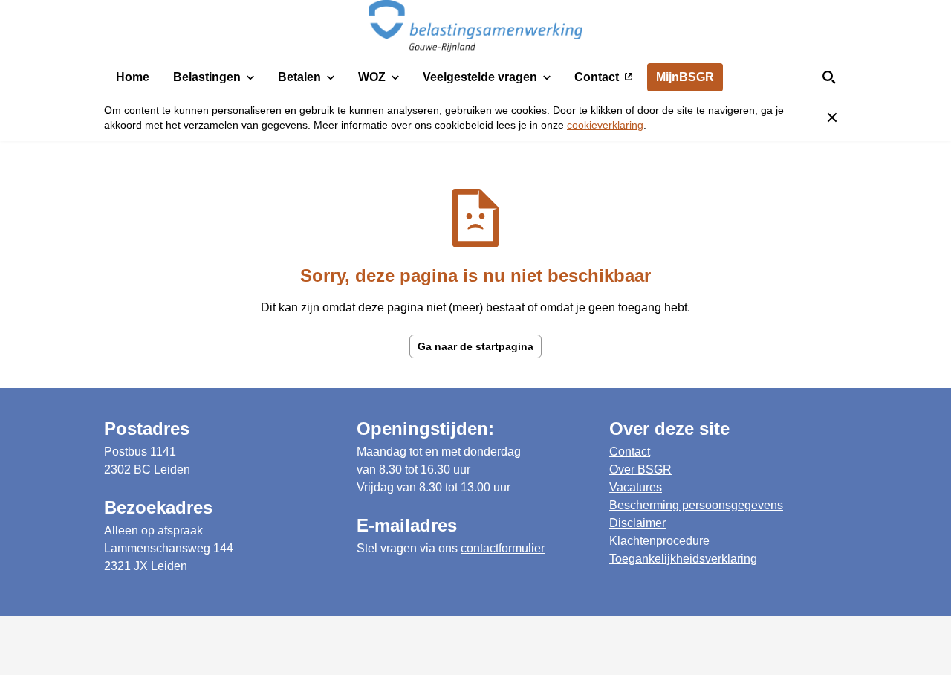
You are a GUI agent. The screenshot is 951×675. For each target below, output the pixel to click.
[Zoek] (829, 77)
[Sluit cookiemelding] (832, 117)
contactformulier (503, 548)
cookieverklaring (605, 125)
